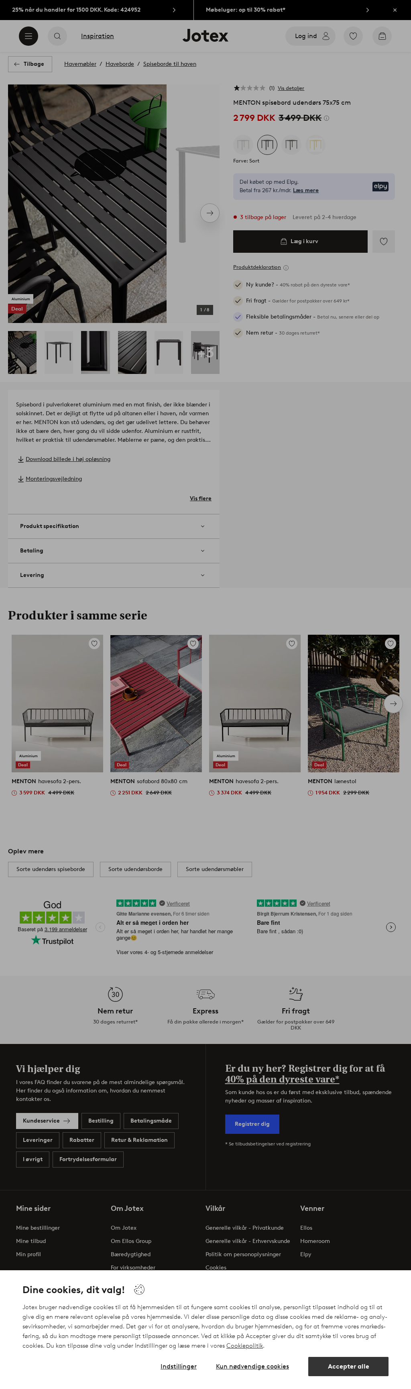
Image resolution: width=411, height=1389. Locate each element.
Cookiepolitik (244, 1345)
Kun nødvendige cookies (252, 1366)
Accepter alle (348, 1366)
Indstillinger (179, 1366)
